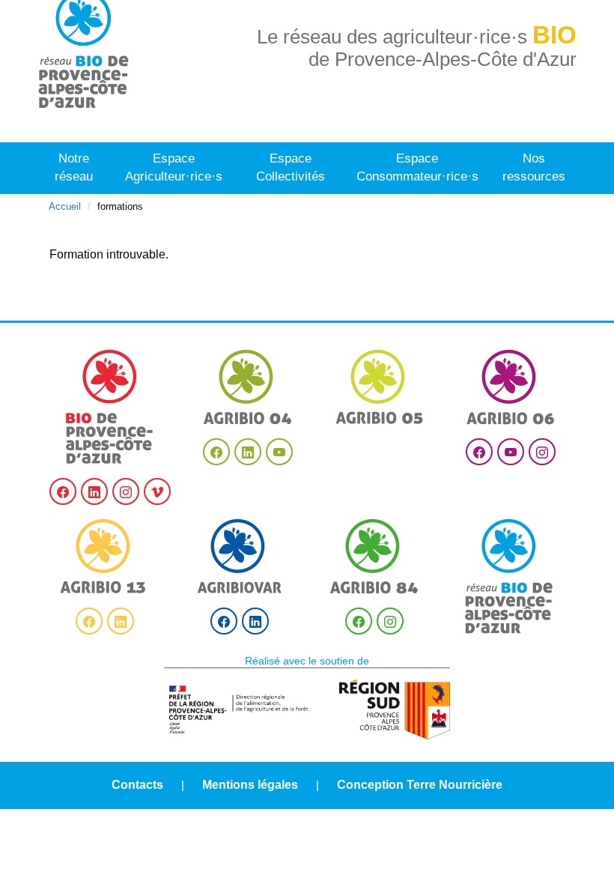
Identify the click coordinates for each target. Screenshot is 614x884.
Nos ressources (533, 167)
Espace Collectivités (290, 167)
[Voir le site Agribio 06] (511, 387)
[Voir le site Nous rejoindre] (509, 576)
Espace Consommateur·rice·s (417, 167)
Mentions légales (250, 784)
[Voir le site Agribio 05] (379, 387)
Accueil (65, 206)
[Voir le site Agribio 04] (248, 387)
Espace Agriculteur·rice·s (173, 167)
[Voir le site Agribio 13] (105, 556)
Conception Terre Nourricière (419, 784)
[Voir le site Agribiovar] (239, 556)
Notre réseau (74, 167)
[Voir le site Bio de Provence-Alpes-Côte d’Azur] (110, 407)
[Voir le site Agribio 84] (374, 556)
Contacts (137, 784)
